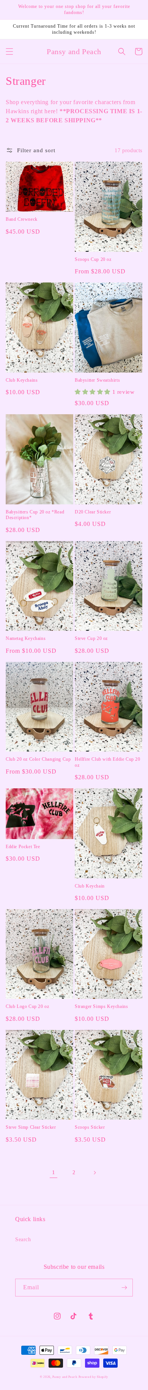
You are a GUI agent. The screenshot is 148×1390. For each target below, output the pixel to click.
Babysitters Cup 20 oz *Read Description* (35, 515)
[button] (9, 51)
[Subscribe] (124, 1287)
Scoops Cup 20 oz (93, 259)
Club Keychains (22, 380)
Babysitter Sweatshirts (97, 380)
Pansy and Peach (65, 1377)
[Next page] (94, 1172)
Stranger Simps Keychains (101, 1006)
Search (23, 1239)
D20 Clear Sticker (93, 512)
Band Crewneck (22, 219)
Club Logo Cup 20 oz (27, 1006)
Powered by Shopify (94, 1377)
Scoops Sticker (90, 1127)
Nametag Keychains (26, 638)
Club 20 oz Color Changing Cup (38, 759)
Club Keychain (90, 886)
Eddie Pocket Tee (23, 846)
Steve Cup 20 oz (91, 638)
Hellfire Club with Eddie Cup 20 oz (107, 762)
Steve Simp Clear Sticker (31, 1127)
